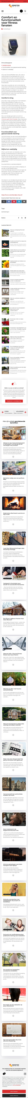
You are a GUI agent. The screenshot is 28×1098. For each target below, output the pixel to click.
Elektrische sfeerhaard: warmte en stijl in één (14, 513)
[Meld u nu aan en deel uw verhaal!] (14, 383)
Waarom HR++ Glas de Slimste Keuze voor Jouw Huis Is (12, 654)
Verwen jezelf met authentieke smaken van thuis (12, 794)
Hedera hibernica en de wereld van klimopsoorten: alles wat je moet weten (18, 251)
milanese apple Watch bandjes (9, 119)
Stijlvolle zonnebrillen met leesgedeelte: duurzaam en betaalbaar (11, 901)
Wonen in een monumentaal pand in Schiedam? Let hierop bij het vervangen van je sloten (13, 444)
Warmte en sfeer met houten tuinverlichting (12, 689)
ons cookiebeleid (17, 1085)
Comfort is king (6, 65)
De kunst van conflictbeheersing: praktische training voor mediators (14, 935)
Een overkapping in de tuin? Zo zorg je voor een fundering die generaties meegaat (17, 348)
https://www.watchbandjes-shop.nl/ (11, 195)
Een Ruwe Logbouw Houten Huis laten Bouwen (13, 619)
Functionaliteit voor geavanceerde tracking (14, 67)
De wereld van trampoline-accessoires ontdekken (11, 970)
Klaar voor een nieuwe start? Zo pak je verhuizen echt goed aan (13, 759)
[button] (25, 1074)
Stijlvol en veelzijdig (7, 69)
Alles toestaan (14, 1091)
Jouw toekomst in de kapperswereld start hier (11, 829)
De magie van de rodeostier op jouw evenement (12, 1005)
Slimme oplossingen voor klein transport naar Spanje (12, 865)
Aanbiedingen (6, 29)
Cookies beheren (14, 1095)
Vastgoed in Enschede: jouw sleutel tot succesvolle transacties (13, 584)
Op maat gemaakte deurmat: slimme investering (12, 1040)
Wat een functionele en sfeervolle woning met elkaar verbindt (13, 724)
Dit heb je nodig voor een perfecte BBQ (13, 478)
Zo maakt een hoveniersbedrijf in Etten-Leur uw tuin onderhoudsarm (17, 309)
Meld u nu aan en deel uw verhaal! (14, 388)
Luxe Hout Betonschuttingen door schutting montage (13, 549)
